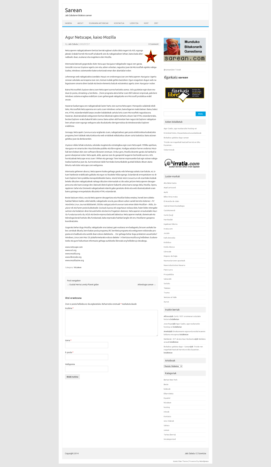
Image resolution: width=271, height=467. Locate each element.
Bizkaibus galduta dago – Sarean (177, 347)
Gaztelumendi (169, 210)
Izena (68, 340)
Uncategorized (170, 439)
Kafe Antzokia (169, 238)
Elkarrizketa (168, 394)
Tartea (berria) (170, 435)
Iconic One (177, 461)
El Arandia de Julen (171, 201)
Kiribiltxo (167, 242)
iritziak (166, 412)
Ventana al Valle (170, 297)
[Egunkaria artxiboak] (176, 80)
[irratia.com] (185, 168)
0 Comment (153, 44)
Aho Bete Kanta (170, 183)
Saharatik (167, 279)
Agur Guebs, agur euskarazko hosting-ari (180, 128)
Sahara (166, 425)
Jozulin (167, 233)
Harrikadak (168, 220)
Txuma (167, 293)
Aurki (166, 192)
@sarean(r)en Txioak (172, 70)
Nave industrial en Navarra (174, 265)
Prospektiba (169, 274)
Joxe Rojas (168, 324)
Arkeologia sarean (147, 284)
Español (167, 398)
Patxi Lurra (168, 270)
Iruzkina (69, 308)
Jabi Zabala (73, 44)
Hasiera (68, 23)
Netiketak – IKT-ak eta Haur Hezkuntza (179, 339)
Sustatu (167, 283)
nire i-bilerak (169, 421)
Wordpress (204, 461)
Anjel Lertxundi (170, 188)
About (80, 23)
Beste (166, 384)
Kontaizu (167, 416)
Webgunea (70, 364)
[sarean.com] (185, 62)
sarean (166, 430)
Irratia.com (168, 229)
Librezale (167, 252)
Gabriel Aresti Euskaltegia (174, 206)
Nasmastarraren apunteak (174, 261)
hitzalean (77, 267)
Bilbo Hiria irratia (171, 197)
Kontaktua (119, 23)
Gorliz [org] (168, 215)
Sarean (73, 10)
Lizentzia (134, 23)
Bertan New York (170, 380)
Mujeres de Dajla (170, 256)
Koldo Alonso (169, 247)
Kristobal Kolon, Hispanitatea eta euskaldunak (182, 133)
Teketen (167, 288)
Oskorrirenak (169, 150)
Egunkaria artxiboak (98, 23)
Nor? (146, 23)
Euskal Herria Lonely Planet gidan (83, 284)
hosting (167, 407)
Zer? (156, 23)
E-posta (69, 352)
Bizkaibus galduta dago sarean (176, 138)
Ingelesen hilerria (170, 224)
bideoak (167, 389)
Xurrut (166, 302)
